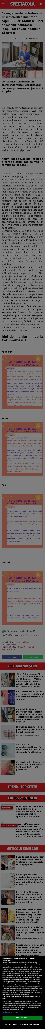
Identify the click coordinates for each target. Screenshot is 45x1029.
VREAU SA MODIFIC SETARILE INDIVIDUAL (22, 1024)
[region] (22, 992)
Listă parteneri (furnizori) (10, 1012)
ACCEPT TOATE (22, 1018)
